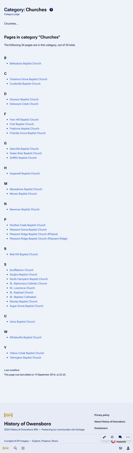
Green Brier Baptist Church (26, 153)
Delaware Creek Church (24, 104)
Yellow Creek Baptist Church (27, 353)
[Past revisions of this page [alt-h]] (112, 437)
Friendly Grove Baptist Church (28, 133)
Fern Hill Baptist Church (24, 119)
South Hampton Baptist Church (29, 279)
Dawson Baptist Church (24, 99)
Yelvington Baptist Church (25, 357)
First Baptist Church (22, 124)
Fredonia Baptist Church (24, 128)
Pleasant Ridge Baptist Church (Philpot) (34, 234)
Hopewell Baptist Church (25, 173)
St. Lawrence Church (22, 288)
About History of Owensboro (109, 421)
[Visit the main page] (5, 448)
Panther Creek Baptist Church (28, 225)
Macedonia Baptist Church (26, 189)
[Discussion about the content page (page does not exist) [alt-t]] (120, 437)
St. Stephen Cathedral (23, 297)
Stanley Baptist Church (23, 301)
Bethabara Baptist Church (25, 63)
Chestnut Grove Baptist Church (28, 79)
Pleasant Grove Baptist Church (28, 229)
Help (51, 9)
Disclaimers (101, 428)
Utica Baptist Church (22, 321)
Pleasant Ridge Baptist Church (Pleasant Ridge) (38, 238)
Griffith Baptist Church (23, 157)
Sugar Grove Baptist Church (26, 306)
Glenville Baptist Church (24, 148)
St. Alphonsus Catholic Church (28, 283)
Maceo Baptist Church (23, 193)
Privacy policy (101, 415)
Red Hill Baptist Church (24, 254)
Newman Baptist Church (24, 209)
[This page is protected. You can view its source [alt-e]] (104, 437)
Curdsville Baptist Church (25, 83)
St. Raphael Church (21, 292)
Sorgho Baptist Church (23, 274)
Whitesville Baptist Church (26, 337)
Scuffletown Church (21, 270)
